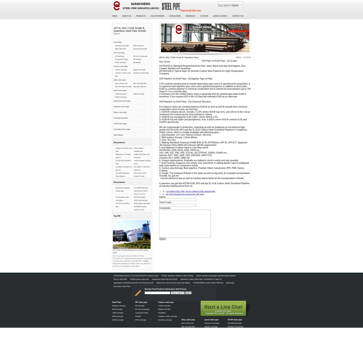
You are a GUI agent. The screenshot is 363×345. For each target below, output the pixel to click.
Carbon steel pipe (121, 66)
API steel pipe (119, 53)
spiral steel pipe (120, 90)
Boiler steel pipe (120, 112)
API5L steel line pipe (141, 200)
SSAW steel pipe (138, 94)
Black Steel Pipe (120, 49)
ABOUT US (126, 16)
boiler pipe (230, 283)
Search (235, 5)
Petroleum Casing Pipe (141, 73)
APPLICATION (175, 16)
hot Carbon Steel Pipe (121, 286)
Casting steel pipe (121, 118)
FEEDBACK (190, 16)
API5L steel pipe (120, 62)
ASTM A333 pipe (139, 197)
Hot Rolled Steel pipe (122, 129)
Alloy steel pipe (120, 80)
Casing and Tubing (121, 59)
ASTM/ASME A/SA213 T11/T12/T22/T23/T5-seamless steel (135, 276)
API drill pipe (137, 59)
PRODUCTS (141, 16)
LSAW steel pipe (120, 94)
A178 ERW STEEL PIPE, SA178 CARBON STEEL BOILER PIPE (190, 192)
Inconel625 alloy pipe (141, 188)
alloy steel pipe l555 (139, 83)
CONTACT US (237, 16)
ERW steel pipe (138, 46)
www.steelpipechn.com (145, 344)
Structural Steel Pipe (140, 49)
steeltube (247, 57)
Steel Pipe (118, 42)
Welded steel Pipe (139, 70)
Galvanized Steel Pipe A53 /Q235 (165, 279)
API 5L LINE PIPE (120, 279)
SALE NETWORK (157, 16)
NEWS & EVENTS (220, 16)
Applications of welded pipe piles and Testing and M (133, 283)
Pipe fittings (118, 135)
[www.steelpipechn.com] (226, 317)
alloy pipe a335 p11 (139, 86)
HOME (114, 16)
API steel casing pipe (140, 56)
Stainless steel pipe (121, 107)
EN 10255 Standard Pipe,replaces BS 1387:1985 (185, 194)
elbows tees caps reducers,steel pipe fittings (173, 283)
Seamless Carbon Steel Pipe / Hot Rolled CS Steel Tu (201, 279)
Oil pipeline (137, 62)
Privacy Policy (117, 344)
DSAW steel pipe (120, 97)
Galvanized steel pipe (122, 101)
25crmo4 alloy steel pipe (123, 86)
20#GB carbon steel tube (139, 279)
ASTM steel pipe (120, 124)
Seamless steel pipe (122, 46)
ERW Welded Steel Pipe (142, 203)
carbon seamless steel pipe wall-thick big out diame (216, 276)
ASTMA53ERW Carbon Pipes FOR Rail (208, 283)
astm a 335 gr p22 (121, 83)
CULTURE (204, 16)
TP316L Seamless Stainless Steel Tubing (177, 276)
